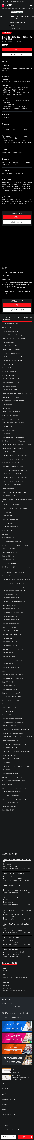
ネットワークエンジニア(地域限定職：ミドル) (12, 660)
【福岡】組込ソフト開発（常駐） (9, 726)
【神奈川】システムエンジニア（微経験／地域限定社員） (15, 545)
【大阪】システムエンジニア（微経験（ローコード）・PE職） (16, 751)
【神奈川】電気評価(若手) (8, 515)
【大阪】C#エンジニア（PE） (9, 426)
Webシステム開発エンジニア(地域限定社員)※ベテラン (14, 780)
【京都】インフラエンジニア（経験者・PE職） (13, 473)
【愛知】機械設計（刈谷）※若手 (9, 747)
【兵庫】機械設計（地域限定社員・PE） (11, 619)
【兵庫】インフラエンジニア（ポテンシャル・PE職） (14, 799)
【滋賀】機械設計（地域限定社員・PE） (11, 689)
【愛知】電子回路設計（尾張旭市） (10, 389)
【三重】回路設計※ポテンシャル (9, 641)
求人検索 (11, 8)
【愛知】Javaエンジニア (7, 638)
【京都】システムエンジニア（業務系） (11, 758)
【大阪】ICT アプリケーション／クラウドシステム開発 (14, 508)
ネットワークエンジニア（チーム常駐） (11, 700)
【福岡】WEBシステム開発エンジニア (10, 605)
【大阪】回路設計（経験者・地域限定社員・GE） (13, 541)
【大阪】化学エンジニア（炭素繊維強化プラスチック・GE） (16, 729)
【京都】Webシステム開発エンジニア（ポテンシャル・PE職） (16, 579)
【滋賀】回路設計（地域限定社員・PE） (11, 623)
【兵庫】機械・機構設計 (7, 652)
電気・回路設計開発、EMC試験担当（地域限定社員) (14, 400)
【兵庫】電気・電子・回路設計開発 (10, 656)
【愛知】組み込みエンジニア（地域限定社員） (12, 678)
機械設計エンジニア (6, 327)
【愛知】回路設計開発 (7, 715)
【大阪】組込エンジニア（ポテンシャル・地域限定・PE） (15, 649)
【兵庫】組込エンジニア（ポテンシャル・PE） (13, 360)
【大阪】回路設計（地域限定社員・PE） (11, 594)
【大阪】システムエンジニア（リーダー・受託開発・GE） (15, 338)
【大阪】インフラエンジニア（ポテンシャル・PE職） (14, 788)
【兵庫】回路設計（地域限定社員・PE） (11, 616)
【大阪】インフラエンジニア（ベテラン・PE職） (13, 802)
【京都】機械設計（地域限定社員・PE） (11, 608)
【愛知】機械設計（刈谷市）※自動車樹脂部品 (12, 718)
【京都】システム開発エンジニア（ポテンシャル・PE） (15, 419)
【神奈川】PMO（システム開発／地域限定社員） (13, 485)
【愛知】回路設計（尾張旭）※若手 (10, 331)
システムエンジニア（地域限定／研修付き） (12, 696)
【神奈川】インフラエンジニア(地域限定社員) (12, 349)
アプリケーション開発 (7, 523)
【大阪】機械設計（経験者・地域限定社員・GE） (13, 463)
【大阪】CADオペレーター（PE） (9, 711)
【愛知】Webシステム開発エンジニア (10, 667)
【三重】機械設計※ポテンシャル (9, 645)
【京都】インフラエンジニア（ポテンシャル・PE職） (14, 492)
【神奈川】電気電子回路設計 (8, 488)
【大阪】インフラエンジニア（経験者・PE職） (13, 459)
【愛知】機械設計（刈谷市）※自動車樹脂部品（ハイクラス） (16, 722)
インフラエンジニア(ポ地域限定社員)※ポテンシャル (14, 744)
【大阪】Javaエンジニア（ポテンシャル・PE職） (13, 572)
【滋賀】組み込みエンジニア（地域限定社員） (12, 693)
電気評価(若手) (5, 534)
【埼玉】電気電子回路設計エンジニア (10, 382)
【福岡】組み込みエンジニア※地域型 (10, 397)
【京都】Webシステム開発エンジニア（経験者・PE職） (15, 470)
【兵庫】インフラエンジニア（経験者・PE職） (13, 481)
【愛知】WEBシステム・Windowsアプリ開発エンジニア (15, 634)
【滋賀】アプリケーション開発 (9, 627)
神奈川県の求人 (6, 970)
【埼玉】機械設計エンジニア (8, 495)
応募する (17, 49)
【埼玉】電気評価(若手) (7, 512)
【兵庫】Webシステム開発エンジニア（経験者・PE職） (15, 477)
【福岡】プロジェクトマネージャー (10, 519)
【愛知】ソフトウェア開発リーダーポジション (12, 674)
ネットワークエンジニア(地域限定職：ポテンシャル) (14, 526)
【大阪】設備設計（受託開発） (9, 430)
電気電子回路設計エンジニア (8, 537)
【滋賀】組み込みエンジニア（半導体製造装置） (13, 437)
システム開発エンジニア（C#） (9, 755)
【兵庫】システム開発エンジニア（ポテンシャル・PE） (15, 422)
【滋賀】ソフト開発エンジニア (9, 576)
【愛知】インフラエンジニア (8, 671)
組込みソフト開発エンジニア (8, 530)
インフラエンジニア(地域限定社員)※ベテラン (12, 791)
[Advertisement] (17, 246)
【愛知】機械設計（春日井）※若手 (10, 773)
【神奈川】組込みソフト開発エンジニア (11, 452)
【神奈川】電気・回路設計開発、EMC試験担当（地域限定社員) (16, 393)
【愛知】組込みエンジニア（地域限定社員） (12, 504)
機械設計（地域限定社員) (7, 784)
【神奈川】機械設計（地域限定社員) (10, 740)
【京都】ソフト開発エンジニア (9, 685)
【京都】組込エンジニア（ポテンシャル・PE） (13, 357)
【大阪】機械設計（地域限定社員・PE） (11, 598)
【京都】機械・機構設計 (7, 663)
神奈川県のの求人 (7, 985)
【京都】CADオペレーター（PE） (9, 704)
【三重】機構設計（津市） (8, 404)
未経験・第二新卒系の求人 (8, 977)
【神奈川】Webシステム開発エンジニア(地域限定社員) (14, 733)
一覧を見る (17, 1006)
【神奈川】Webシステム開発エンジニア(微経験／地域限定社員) (16, 444)
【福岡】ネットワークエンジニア (9, 552)
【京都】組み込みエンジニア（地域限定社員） (12, 612)
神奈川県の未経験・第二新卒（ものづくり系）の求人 (14, 990)
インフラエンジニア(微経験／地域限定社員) (12, 353)
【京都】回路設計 (6, 762)
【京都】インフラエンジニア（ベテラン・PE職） (13, 583)
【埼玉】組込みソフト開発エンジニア (10, 378)
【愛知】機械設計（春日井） (8, 342)
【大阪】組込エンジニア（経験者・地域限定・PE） (14, 601)
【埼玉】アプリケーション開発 (9, 563)
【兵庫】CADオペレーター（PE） (9, 707)
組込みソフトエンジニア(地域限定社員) (11, 415)
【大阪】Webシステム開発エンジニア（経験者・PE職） (15, 455)
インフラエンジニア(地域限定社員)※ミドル (12, 795)
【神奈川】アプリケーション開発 (9, 345)
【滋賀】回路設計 (6, 769)
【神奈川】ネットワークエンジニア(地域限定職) (13, 448)
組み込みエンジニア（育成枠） (9, 375)
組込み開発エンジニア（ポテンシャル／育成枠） (13, 777)
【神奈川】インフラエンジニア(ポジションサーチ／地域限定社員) (17, 736)
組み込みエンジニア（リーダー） (9, 371)
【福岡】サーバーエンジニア (8, 548)
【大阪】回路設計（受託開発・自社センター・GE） (14, 590)
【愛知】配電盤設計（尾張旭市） (9, 810)
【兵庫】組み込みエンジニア (8, 559)
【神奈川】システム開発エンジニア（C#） (11, 806)
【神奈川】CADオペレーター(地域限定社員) (12, 411)
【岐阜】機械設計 (6, 433)
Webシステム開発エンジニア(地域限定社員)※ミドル (14, 335)
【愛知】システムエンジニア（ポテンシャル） (12, 630)
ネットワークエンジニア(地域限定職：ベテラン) (13, 587)
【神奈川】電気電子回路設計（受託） (10, 324)
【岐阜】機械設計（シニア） (8, 408)
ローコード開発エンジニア (8, 364)
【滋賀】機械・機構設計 (7, 682)
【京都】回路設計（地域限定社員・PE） (11, 386)
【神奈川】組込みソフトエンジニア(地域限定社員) (13, 441)
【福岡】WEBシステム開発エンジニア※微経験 (12, 466)
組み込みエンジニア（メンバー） (9, 367)
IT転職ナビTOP (5, 8)
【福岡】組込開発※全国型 (8, 556)
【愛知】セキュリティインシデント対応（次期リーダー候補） (16, 766)
